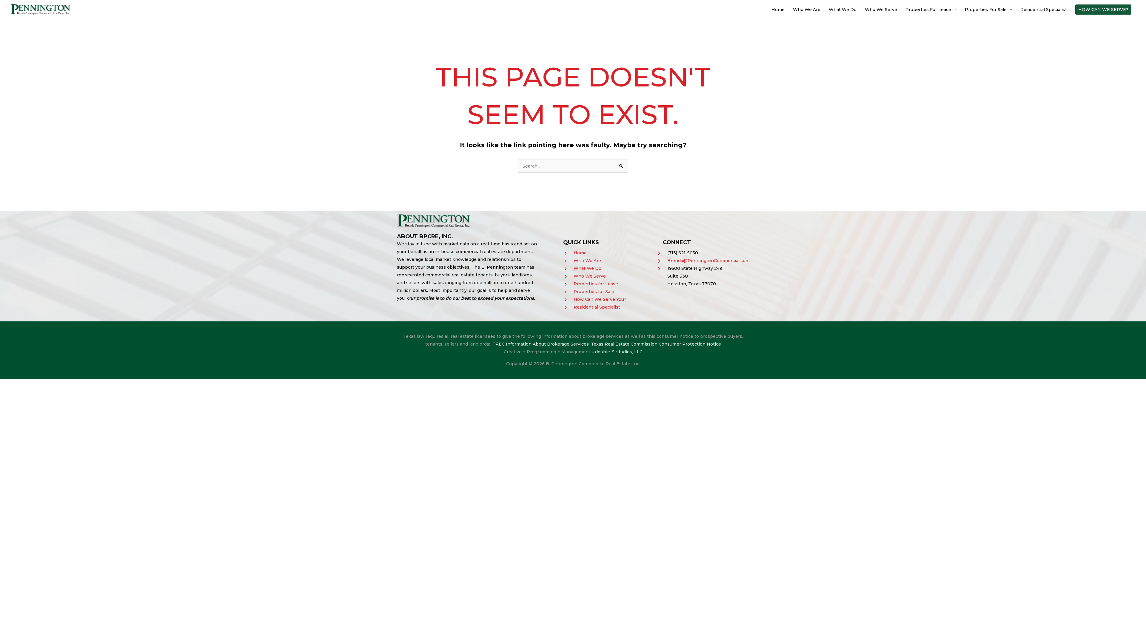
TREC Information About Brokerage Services (540, 344)
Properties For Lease (928, 9)
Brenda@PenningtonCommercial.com (708, 260)
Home (778, 9)
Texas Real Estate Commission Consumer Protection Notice (656, 344)
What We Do (843, 9)
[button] (1103, 9)
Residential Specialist (1043, 9)
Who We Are (806, 9)
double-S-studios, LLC (619, 351)
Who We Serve (881, 9)
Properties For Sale (986, 9)
